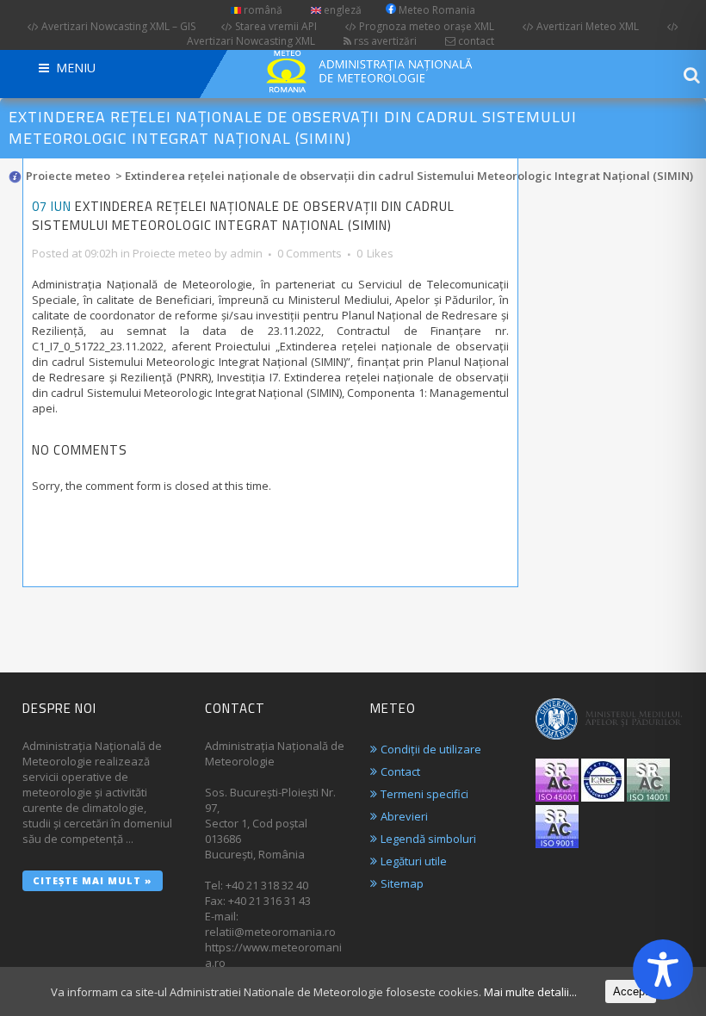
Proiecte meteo (68, 175)
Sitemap (402, 883)
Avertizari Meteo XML (586, 26)
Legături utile (414, 861)
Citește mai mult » (92, 880)
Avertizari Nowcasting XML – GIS (117, 26)
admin (246, 253)
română (261, 10)
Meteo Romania (435, 10)
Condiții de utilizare (431, 749)
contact (474, 41)
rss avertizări (384, 41)
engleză (341, 10)
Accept (630, 991)
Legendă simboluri (428, 838)
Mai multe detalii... (530, 992)
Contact (400, 771)
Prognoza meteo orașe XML (425, 26)
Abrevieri (404, 816)
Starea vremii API (274, 26)
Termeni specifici (424, 794)
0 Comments (309, 253)
